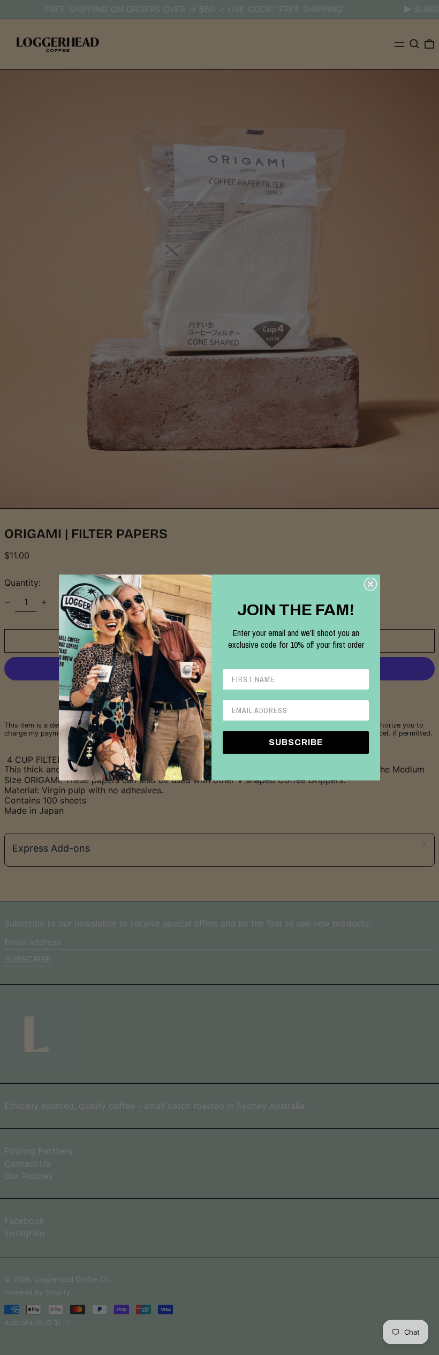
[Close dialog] (370, 584)
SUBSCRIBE (296, 742)
